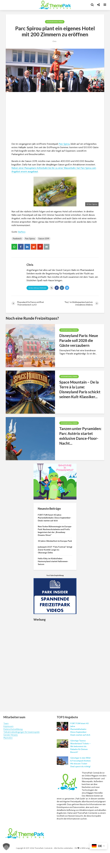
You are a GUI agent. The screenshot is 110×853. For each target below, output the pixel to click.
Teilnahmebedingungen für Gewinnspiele (21, 732)
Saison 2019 (43, 238)
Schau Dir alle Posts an (37, 288)
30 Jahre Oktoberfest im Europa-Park (55, 541)
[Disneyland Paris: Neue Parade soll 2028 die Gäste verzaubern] (30, 345)
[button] (6, 846)
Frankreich (17, 238)
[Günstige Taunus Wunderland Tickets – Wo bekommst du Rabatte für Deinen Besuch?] (62, 743)
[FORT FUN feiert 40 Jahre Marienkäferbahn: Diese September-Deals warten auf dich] (62, 726)
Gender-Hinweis (10, 735)
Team (6, 723)
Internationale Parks (55, 22)
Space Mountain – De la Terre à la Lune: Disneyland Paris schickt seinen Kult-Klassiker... (79, 389)
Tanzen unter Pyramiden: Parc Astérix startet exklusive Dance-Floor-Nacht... (80, 436)
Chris (54, 41)
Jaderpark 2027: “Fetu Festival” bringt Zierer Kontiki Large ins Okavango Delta (55, 550)
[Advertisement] (55, 118)
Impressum (8, 726)
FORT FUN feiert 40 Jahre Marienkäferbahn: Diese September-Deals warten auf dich (54, 518)
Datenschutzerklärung (12, 729)
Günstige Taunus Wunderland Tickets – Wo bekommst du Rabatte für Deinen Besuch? (80, 746)
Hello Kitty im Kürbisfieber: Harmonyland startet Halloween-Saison (53, 561)
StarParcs (21, 232)
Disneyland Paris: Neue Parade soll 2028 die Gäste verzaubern (78, 340)
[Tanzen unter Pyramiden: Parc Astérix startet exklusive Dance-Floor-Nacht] (30, 438)
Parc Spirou (64, 144)
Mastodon (8, 737)
